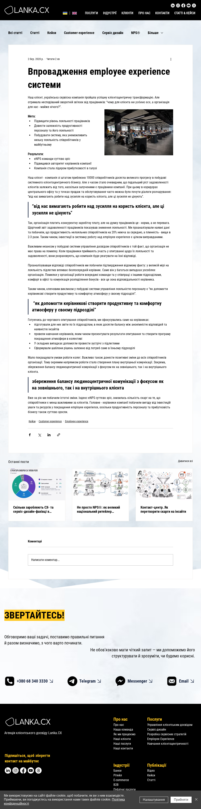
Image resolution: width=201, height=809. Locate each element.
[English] (74, 13)
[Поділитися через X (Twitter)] (39, 435)
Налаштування (154, 799)
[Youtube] (189, 5)
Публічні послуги (124, 789)
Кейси (51, 33)
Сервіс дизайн (112, 33)
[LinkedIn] (173, 5)
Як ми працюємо (124, 734)
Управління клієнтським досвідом (169, 725)
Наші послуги (122, 743)
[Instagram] (178, 5)
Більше (153, 33)
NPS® (135, 33)
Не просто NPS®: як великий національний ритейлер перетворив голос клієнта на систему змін (98, 509)
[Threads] (194, 5)
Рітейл (117, 775)
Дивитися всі (185, 461)
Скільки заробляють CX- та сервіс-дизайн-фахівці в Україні (33, 509)
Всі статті (15, 33)
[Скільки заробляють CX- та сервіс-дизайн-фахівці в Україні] (36, 484)
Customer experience (79, 33)
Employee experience (76, 421)
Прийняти (181, 799)
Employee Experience (160, 739)
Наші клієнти (122, 739)
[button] (110, 13)
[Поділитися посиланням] (58, 435)
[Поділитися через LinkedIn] (49, 435)
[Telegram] (72, 681)
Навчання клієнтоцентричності (167, 743)
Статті (34, 33)
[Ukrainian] (65, 13)
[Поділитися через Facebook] (30, 435)
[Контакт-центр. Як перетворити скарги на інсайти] (164, 484)
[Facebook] (183, 5)
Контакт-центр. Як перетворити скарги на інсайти (163, 509)
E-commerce (121, 780)
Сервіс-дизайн (156, 729)
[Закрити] (196, 800)
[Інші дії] (170, 59)
